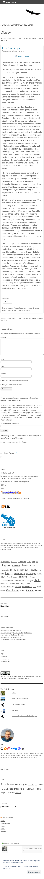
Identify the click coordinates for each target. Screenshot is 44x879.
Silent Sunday (7, 586)
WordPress (12, 590)
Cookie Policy (7, 868)
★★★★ (30, 590)
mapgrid (30, 580)
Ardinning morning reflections (21, 698)
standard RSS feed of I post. (17, 482)
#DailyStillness (5, 562)
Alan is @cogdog (6, 633)
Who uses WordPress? (19, 639)
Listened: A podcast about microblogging (24, 716)
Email (3, 366)
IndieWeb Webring (8, 453)
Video (13, 792)
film (39, 570)
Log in (2, 654)
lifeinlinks (17, 580)
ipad (37, 308)
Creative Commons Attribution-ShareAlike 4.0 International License (21, 677)
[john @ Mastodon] (19, 748)
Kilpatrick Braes (7, 580)
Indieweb (22, 576)
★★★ (22, 590)
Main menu (11, 2)
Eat (33, 785)
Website (3, 373)
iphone (4, 310)
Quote (25, 789)
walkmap (3, 590)
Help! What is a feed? (7, 473)
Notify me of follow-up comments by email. (15, 381)
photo (37, 580)
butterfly (16, 565)
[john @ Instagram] (8, 748)
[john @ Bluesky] (15, 748)
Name (3, 359)
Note (10, 788)
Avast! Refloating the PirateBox (22, 633)
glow (11, 574)
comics (30, 308)
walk (39, 586)
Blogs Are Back (5, 823)
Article (5, 784)
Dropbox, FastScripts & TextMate (33, 38)
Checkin (30, 785)
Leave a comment (24, 310)
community (5, 570)
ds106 (13, 569)
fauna (34, 569)
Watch (18, 792)
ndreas (3, 630)
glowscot (39, 574)
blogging (6, 565)
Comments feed (5, 659)
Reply (38, 789)
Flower (14, 693)
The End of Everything (14, 630)
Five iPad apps (11, 48)
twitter (18, 586)
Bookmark (21, 784)
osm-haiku (15, 710)
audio (29, 562)
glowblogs (31, 573)
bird (33, 561)
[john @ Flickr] (12, 748)
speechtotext (12, 310)
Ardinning (22, 561)
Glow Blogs (19, 573)
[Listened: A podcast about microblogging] (22, 714)
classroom (23, 308)
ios (34, 308)
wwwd (11, 308)
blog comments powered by (14, 442)
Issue (36, 785)
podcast (3, 583)
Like (40, 784)
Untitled (3, 821)
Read (31, 789)
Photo (18, 788)
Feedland (3, 831)
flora (7, 573)
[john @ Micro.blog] (5, 748)
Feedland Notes (7, 817)
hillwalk (15, 577)
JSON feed (4, 485)
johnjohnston (4, 635)
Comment (4, 337)
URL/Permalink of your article (10, 424)
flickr (2, 574)
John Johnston (5, 617)
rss (28, 583)
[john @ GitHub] (2, 748)
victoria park (27, 586)
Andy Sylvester (5, 639)
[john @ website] (22, 748)
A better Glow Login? (18, 704)
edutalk (20, 569)
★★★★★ (38, 590)
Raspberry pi (21, 583)
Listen (4, 788)
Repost (4, 792)
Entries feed (4, 656)
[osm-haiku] (22, 708)
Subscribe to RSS (8, 476)
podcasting (10, 583)
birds (37, 562)
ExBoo (27, 570)
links (24, 580)
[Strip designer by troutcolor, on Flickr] (22, 56)
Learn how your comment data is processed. (21, 399)
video (34, 587)
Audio (13, 784)
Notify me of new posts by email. (12, 385)
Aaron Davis (14, 562)
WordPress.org (5, 662)
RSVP (9, 792)
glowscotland (6, 576)
